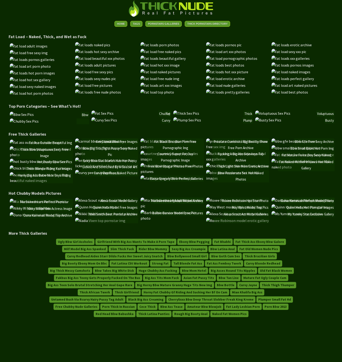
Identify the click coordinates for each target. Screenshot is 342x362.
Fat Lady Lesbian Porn (243, 307)
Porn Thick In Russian (118, 307)
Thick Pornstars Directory (207, 23)
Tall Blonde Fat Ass (187, 263)
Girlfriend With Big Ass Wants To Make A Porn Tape (135, 242)
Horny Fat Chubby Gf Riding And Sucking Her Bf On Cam (185, 292)
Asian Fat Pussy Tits (199, 278)
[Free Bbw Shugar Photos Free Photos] (172, 171)
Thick (248, 113)
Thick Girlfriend (127, 292)
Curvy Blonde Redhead (263, 263)
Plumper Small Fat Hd (274, 299)
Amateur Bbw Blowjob (204, 307)
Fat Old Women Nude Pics (258, 249)
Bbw (85, 115)
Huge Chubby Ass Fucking (158, 270)
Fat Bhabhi (222, 242)
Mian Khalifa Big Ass (247, 292)
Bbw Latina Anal (222, 249)
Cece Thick (147, 307)
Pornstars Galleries (163, 23)
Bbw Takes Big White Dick (114, 270)
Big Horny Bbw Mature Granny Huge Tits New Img (174, 285)
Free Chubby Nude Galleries (76, 307)
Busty (329, 120)
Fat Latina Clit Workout (129, 263)
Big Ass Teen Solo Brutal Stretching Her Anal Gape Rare (90, 285)
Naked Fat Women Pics (229, 314)
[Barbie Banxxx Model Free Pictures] (172, 218)
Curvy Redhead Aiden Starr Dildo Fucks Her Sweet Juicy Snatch (115, 256)
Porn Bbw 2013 (276, 307)
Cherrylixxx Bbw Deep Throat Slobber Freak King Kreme (211, 299)
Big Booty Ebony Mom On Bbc (84, 263)
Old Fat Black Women (276, 270)
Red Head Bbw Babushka (115, 314)
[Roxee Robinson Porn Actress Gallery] (237, 220)
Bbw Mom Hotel (194, 270)
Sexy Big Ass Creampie (189, 249)
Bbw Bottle (226, 285)
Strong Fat (160, 263)
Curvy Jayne (248, 285)
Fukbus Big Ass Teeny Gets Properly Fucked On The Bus (98, 278)
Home (121, 23)
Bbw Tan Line (229, 278)
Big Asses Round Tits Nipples (233, 270)
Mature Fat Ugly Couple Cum (264, 278)
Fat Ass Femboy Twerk (224, 263)
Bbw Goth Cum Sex (225, 256)
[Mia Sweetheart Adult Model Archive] (172, 206)
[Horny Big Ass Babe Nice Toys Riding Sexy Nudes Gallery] (41, 180)
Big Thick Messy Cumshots (70, 270)
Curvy (166, 120)
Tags (136, 23)
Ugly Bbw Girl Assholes (75, 242)
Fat (168, 113)
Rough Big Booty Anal (191, 314)
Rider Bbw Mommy (153, 249)
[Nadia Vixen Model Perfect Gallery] (100, 220)
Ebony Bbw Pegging (194, 242)
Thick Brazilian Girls (260, 256)
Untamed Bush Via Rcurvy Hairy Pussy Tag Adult (87, 299)
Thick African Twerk (95, 292)
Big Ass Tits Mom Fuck (162, 278)
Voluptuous (325, 113)
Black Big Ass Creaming (146, 299)
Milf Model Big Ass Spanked (85, 249)
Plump (247, 120)
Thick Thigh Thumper (278, 285)
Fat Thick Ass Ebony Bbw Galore (259, 242)
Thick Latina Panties (154, 314)
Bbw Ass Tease (171, 307)
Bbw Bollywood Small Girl (187, 256)
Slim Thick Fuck (122, 249)
